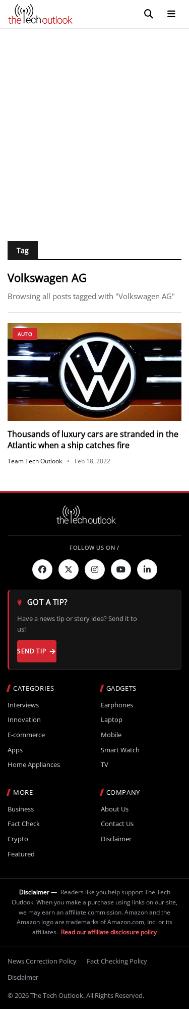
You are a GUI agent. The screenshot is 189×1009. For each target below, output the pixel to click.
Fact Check (24, 824)
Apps (15, 750)
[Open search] (149, 14)
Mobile (111, 735)
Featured (21, 854)
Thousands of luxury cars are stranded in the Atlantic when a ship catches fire (93, 439)
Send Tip (31, 651)
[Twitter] (68, 569)
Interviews (23, 705)
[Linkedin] (147, 569)
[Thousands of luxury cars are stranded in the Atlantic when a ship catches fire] (94, 372)
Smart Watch (120, 750)
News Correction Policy (42, 961)
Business (21, 809)
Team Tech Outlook (35, 461)
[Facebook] (42, 569)
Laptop (111, 719)
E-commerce (26, 735)
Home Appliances (34, 764)
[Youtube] (121, 569)
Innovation (24, 719)
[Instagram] (95, 569)
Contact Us (117, 824)
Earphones (117, 705)
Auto (25, 334)
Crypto (18, 839)
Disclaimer (116, 839)
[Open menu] (171, 14)
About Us (115, 809)
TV (104, 764)
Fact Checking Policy (117, 961)
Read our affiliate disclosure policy (109, 932)
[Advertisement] (94, 128)
